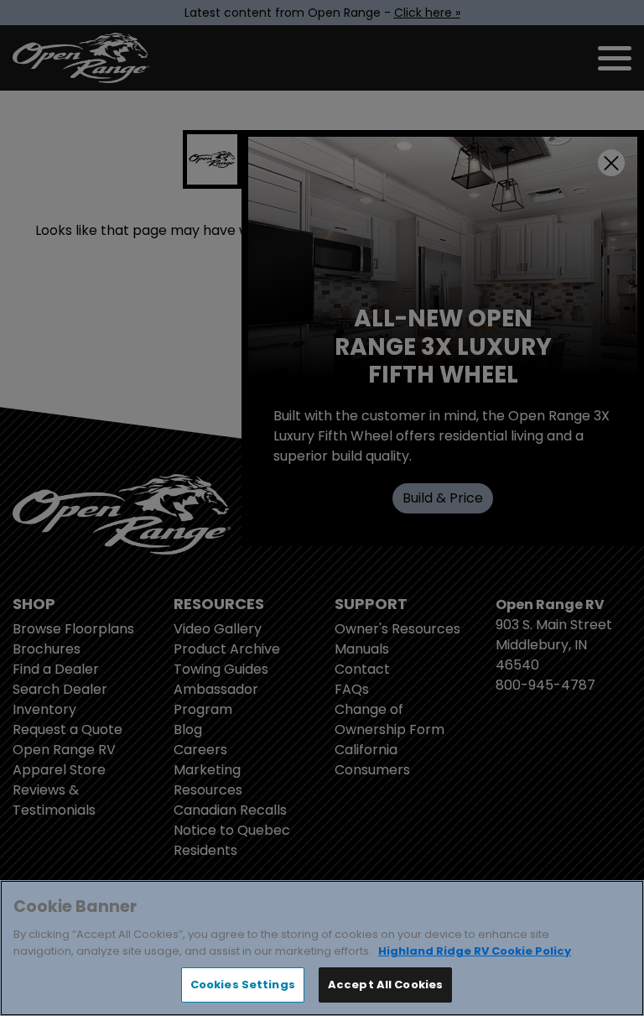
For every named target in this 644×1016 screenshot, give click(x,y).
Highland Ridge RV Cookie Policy (474, 951)
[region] (322, 948)
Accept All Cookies (385, 985)
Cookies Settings (242, 985)
